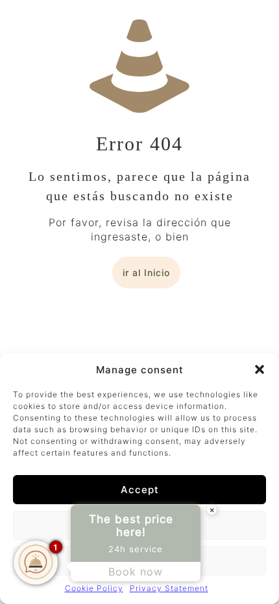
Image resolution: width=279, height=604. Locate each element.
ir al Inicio (146, 272)
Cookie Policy (94, 588)
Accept (140, 489)
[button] (259, 369)
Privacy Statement (169, 588)
